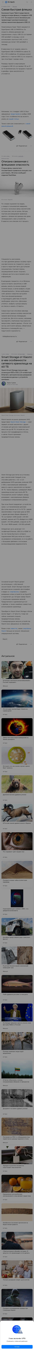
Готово (17, 1347)
